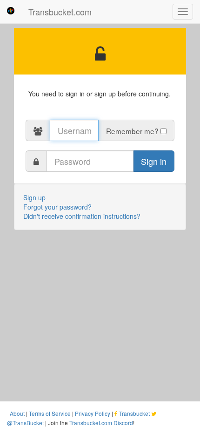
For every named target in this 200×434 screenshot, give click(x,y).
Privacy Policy (92, 413)
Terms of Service (50, 413)
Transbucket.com (60, 12)
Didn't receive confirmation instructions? (81, 216)
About (17, 413)
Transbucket (134, 413)
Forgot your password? (57, 206)
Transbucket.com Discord (101, 423)
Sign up (34, 197)
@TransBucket (25, 423)
